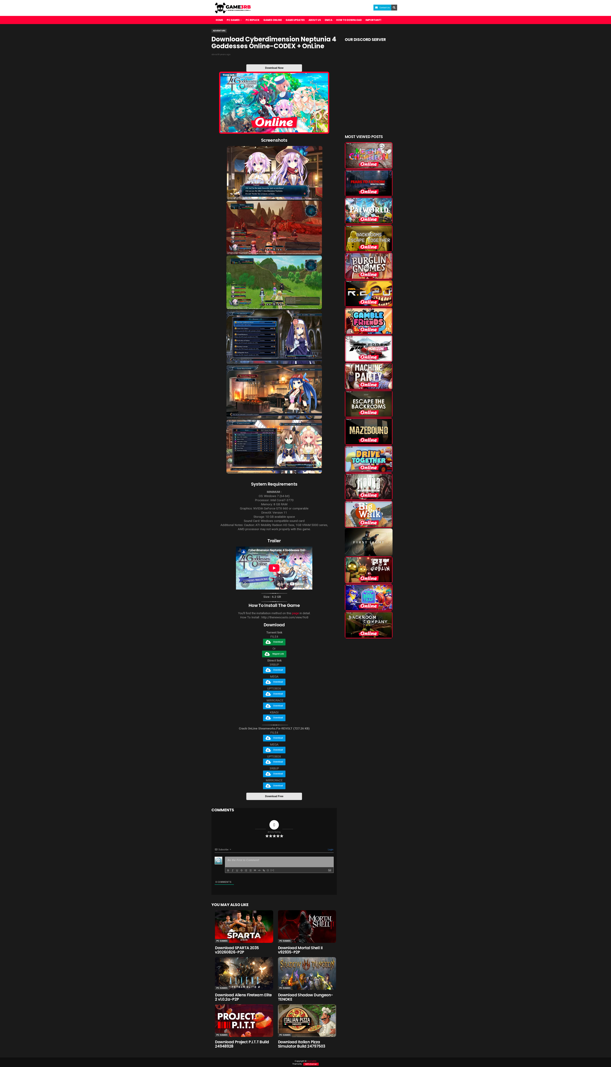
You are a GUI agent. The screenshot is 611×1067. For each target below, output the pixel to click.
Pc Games (222, 940)
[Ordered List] (246, 870)
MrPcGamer (311, 1064)
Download (278, 642)
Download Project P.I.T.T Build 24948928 (242, 1044)
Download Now (274, 68)
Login (330, 849)
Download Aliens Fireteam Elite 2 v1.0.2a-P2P (243, 997)
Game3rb (311, 1061)
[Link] (264, 870)
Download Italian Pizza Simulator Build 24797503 (301, 1044)
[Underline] (237, 870)
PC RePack (253, 20)
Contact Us (384, 7)
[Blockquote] (255, 870)
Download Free (274, 796)
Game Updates (295, 20)
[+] (272, 870)
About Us (315, 20)
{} (268, 870)
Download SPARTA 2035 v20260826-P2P (237, 950)
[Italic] (232, 870)
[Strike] (241, 870)
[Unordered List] (250, 870)
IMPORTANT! (373, 20)
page (295, 613)
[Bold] (228, 870)
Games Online (272, 20)
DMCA (328, 20)
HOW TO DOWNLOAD (349, 20)
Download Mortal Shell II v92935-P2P (300, 950)
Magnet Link (278, 654)
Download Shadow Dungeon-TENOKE (305, 997)
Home (219, 20)
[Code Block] (259, 870)
